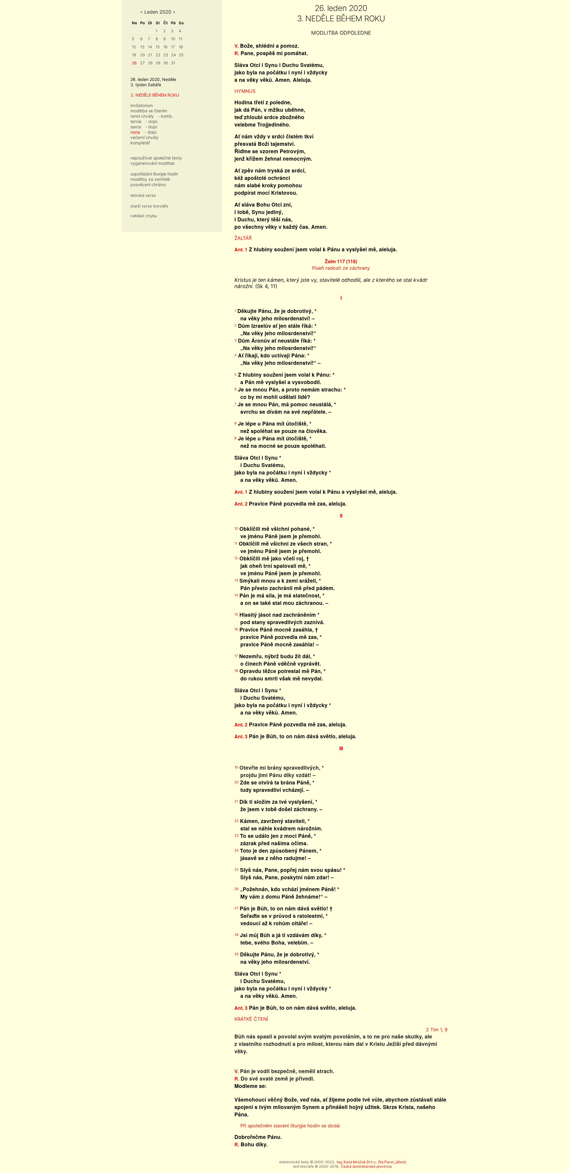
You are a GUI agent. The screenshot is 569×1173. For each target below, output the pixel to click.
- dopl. (152, 121)
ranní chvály (142, 116)
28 (150, 62)
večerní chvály (144, 137)
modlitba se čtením (148, 110)
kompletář (140, 142)
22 (158, 54)
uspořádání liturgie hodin (154, 173)
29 (158, 62)
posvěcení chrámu (148, 184)
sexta (135, 126)
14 (150, 46)
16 (165, 46)
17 (173, 46)
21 (150, 54)
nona (135, 132)
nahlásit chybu (143, 215)
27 (142, 62)
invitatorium (141, 105)
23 (165, 54)
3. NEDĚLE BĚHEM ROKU (154, 95)
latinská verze (143, 195)
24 (173, 54)
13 (142, 46)
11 (180, 38)
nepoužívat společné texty (156, 157)
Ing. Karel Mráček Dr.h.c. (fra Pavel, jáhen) (371, 1162)
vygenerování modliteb (152, 163)
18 (181, 46)
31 (173, 62)
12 (134, 46)
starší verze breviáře (149, 206)
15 (158, 46)
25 (181, 54)
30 (165, 62)
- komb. (165, 116)
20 (142, 54)
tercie (135, 121)
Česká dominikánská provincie (366, 1166)
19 (134, 54)
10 (173, 38)
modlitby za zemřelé (150, 179)
